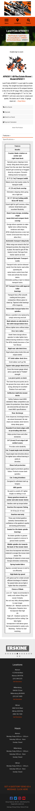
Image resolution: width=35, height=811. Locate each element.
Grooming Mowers (14, 38)
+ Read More (21, 101)
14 (19, 656)
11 (29, 653)
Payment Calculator (10, 122)
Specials (7, 112)
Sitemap (9, 807)
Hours (17, 728)
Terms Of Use (24, 807)
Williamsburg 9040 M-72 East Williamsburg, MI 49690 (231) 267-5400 (17, 693)
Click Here (22, 789)
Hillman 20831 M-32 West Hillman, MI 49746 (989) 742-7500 (17, 711)
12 (31, 653)
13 (17, 656)
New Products (13, 36)
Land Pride (22, 36)
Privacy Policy (16, 807)
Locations (17, 664)
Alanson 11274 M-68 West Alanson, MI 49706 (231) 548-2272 (17, 675)
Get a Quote (8, 107)
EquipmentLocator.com (17, 804)
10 (26, 653)
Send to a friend (10, 117)
